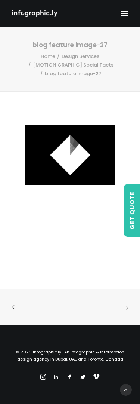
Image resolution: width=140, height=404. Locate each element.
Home (48, 56)
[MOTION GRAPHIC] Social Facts (73, 64)
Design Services (80, 56)
